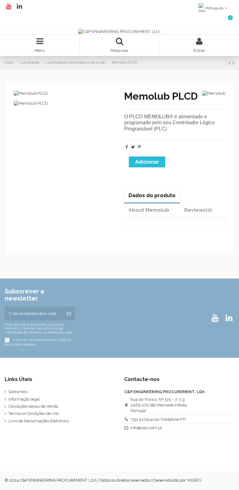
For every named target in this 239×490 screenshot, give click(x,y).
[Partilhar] (126, 147)
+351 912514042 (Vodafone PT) (158, 419)
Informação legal (24, 399)
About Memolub (149, 210)
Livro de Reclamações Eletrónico (38, 421)
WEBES (194, 480)
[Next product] (233, 62)
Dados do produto (152, 195)
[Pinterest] (139, 147)
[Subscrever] (69, 313)
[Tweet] (133, 147)
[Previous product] (230, 62)
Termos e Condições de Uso (33, 413)
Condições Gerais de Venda (33, 406)
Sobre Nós (17, 391)
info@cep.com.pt (146, 427)
